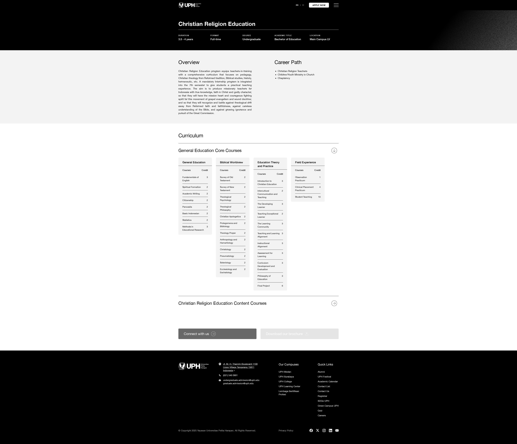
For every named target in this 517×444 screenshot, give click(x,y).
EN (297, 5)
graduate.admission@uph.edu (238, 383)
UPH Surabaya (286, 376)
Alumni (321, 371)
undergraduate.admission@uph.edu (241, 380)
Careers (322, 415)
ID (303, 5)
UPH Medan (285, 371)
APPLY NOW (319, 5)
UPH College (285, 381)
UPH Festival (324, 376)
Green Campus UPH (328, 405)
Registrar (322, 396)
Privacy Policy (286, 430)
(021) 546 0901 (230, 375)
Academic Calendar (328, 381)
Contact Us (323, 391)
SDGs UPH (323, 401)
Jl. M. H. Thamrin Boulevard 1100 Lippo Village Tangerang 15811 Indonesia (240, 367)
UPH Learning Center (289, 386)
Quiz (320, 410)
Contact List (324, 386)
